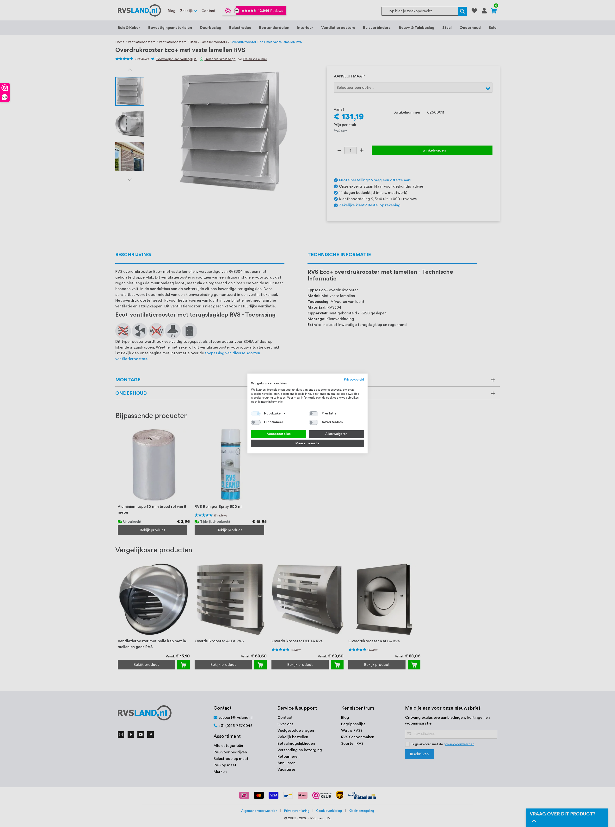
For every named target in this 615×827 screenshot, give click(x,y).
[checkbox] (313, 413)
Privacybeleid (354, 379)
